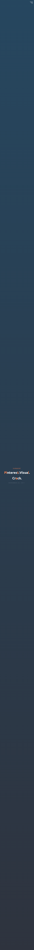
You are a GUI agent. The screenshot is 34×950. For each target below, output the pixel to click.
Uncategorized (16, 468)
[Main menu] (31, 2)
